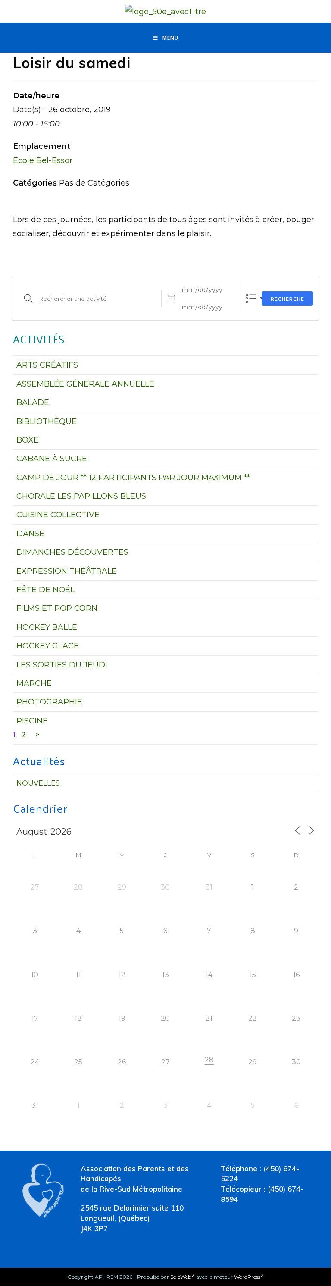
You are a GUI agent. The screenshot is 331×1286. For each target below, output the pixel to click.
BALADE (32, 402)
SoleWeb (180, 1276)
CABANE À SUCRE (51, 458)
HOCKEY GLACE (47, 646)
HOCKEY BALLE (46, 627)
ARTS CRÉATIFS (47, 365)
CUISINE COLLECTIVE (58, 514)
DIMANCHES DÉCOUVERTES (72, 552)
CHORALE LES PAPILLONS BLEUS (81, 496)
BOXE (27, 440)
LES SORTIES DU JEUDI (61, 665)
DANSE (30, 533)
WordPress (247, 1276)
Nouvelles (38, 783)
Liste (251, 298)
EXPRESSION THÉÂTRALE (66, 571)
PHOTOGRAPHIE (49, 702)
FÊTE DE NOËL (45, 589)
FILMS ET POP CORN (56, 608)
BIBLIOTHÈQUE (46, 421)
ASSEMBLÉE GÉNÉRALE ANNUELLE (85, 384)
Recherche (287, 299)
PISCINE (32, 721)
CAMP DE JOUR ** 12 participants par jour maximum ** (133, 477)
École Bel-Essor (42, 160)
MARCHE (34, 683)
